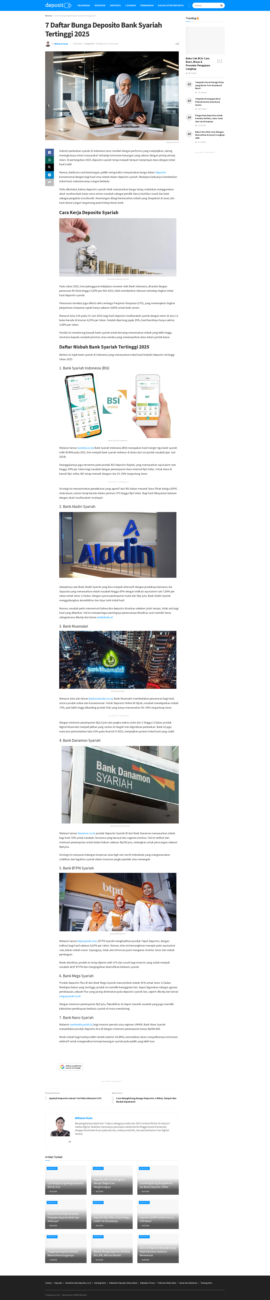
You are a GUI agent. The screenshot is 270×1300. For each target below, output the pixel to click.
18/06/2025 (145, 1260)
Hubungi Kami (100, 1283)
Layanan (130, 5)
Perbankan (146, 5)
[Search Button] (222, 5)
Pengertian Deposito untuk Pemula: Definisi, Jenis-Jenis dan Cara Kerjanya (209, 118)
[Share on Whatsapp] (49, 160)
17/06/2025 (53, 1260)
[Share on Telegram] (49, 175)
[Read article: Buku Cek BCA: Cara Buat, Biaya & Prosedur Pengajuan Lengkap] (205, 40)
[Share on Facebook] (49, 152)
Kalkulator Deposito (171, 5)
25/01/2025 (145, 1225)
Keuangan (84, 5)
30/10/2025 (53, 1191)
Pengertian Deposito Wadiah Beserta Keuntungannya (63, 1253)
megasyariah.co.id (69, 996)
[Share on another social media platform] (49, 182)
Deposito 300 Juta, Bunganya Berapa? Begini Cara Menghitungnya (109, 1183)
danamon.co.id (86, 833)
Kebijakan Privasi (147, 1283)
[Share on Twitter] (49, 167)
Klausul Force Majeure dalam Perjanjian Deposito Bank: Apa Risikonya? (63, 1217)
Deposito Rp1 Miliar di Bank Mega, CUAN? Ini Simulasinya (112, 1219)
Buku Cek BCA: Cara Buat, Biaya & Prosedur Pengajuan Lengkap (198, 64)
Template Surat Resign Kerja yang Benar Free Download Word (209, 85)
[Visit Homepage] (58, 5)
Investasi (100, 5)
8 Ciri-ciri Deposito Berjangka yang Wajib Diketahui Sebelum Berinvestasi (158, 1251)
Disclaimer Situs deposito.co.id (78, 1283)
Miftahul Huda (61, 43)
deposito (160, 172)
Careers (48, 1283)
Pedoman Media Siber (167, 1283)
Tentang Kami (206, 1283)
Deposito (115, 5)
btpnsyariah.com (87, 941)
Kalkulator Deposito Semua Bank (123, 1283)
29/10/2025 (53, 1225)
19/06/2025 (77, 43)
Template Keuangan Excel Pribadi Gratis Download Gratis (207, 101)
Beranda (48, 15)
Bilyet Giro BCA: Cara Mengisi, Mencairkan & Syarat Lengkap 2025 (210, 134)
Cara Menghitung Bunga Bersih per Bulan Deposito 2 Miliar (156, 1185)
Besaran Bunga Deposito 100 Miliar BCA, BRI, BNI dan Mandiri (112, 1253)
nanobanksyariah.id (81, 1024)
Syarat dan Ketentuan (188, 1283)
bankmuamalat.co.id (101, 698)
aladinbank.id (105, 617)
